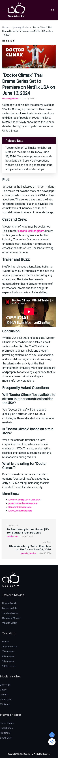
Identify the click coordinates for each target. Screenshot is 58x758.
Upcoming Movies (20, 27)
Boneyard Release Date (20, 507)
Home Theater (7, 723)
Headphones (6, 728)
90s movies (8, 661)
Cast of (4, 689)
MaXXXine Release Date (20, 510)
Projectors (5, 733)
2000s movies (9, 666)
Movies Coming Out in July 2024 (24, 499)
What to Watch (9, 623)
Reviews (4, 694)
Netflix (5, 641)
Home (5, 27)
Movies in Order (10, 608)
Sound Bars (6, 737)
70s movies (8, 651)
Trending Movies (10, 613)
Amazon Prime (9, 646)
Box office (5, 684)
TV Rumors (5, 699)
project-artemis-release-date (23, 503)
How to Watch (9, 603)
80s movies (8, 656)
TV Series (5, 704)
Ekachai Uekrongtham (31, 230)
